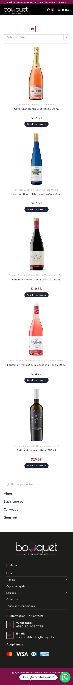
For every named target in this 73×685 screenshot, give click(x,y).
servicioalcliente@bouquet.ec (36, 637)
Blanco (19, 189)
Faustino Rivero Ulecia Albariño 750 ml (36, 194)
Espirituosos (14, 501)
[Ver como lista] (40, 29)
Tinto (61, 275)
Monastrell (29, 446)
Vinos (8, 493)
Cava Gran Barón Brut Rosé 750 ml (36, 109)
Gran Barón (48, 104)
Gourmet (11, 517)
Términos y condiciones (20, 606)
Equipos (11, 593)
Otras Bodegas (44, 446)
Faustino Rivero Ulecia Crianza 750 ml (36, 279)
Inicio (9, 573)
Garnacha (51, 360)
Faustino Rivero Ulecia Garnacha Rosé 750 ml (36, 365)
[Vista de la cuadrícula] (33, 29)
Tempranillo (50, 275)
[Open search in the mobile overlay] (36, 484)
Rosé (60, 360)
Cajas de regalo (16, 586)
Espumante (34, 104)
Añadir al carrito (36, 124)
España (23, 104)
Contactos (12, 599)
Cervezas (11, 509)
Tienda (10, 580)
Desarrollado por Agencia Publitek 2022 (36, 680)
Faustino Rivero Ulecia (45, 189)
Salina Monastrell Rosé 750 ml (36, 450)
